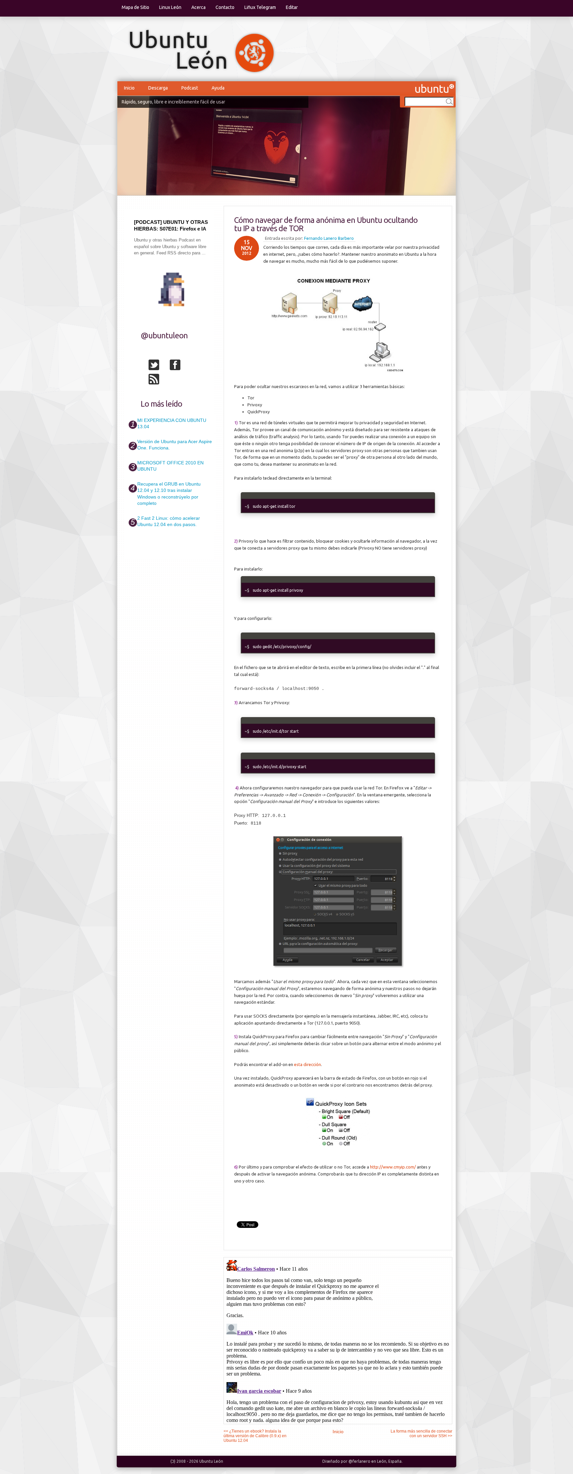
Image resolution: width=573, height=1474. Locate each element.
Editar (292, 7)
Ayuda (218, 88)
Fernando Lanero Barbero (329, 238)
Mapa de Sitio (135, 7)
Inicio (129, 88)
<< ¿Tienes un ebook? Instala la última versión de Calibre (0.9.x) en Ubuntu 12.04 (254, 1436)
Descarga (158, 88)
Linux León (170, 7)
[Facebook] (180, 366)
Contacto (225, 7)
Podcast (189, 88)
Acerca (198, 7)
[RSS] (158, 380)
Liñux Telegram (260, 7)
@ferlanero (359, 1461)
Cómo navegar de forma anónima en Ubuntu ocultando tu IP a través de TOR (325, 224)
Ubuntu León (211, 1461)
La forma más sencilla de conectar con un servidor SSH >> (421, 1433)
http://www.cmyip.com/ (393, 1167)
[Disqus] (338, 1340)
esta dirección (307, 1064)
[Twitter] (158, 366)
